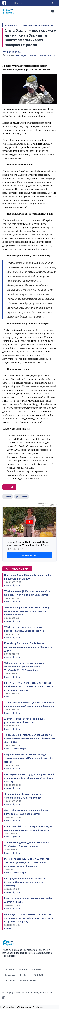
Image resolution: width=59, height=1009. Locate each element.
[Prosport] (8, 11)
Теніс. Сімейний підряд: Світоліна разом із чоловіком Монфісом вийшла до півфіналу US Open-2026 (29, 738)
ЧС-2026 (38, 975)
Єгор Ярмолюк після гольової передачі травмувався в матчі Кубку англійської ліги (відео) (28, 758)
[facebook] (4, 3)
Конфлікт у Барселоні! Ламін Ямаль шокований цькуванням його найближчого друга (28, 647)
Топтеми (10, 975)
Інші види (21, 55)
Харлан (7, 496)
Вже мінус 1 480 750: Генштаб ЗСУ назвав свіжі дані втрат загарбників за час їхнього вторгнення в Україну (28, 686)
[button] (45, 109)
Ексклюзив (38, 969)
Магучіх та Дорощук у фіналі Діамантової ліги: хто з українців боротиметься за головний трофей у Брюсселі (27, 862)
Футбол (16, 585)
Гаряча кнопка (28, 980)
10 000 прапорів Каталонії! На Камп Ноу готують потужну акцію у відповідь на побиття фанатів (26, 611)
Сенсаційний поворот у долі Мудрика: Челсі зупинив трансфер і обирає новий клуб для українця (29, 778)
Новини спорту (46, 55)
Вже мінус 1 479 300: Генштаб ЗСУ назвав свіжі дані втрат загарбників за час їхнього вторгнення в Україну (28, 918)
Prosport (9, 25)
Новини (32, 55)
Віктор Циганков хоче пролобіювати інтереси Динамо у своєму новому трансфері (24, 882)
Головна (9, 969)
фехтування (21, 496)
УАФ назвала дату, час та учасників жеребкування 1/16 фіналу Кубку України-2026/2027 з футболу (24, 667)
